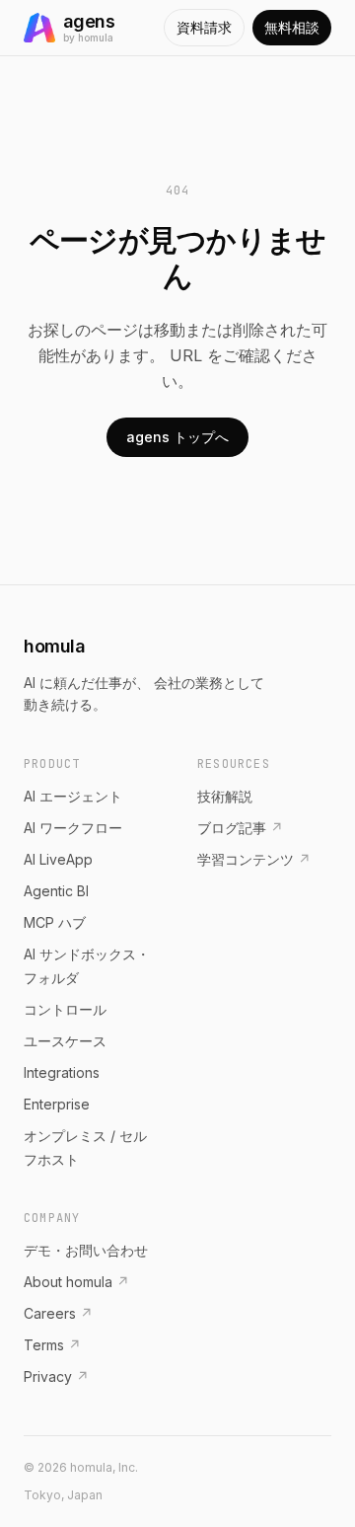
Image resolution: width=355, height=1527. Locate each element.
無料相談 (292, 27)
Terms (52, 1344)
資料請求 (204, 27)
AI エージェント (73, 796)
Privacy (56, 1376)
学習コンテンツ (254, 859)
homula (54, 646)
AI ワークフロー (73, 827)
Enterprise (57, 1104)
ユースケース (65, 1040)
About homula (76, 1281)
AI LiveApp (58, 859)
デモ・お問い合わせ (86, 1250)
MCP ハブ (55, 922)
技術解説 (224, 796)
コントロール (65, 1009)
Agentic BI (56, 890)
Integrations (62, 1072)
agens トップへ (177, 436)
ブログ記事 (240, 827)
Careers (58, 1313)
